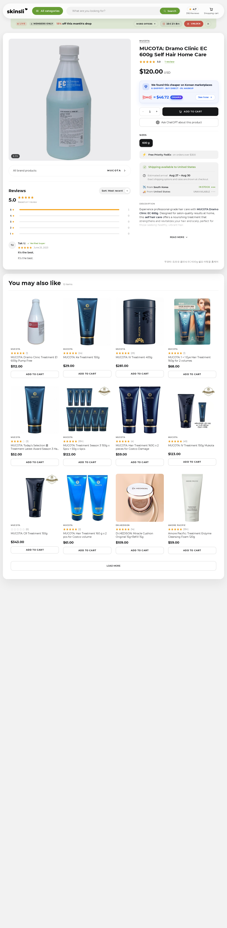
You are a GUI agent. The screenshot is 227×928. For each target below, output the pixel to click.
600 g (146, 142)
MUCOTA (144, 41)
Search (172, 10)
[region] (70, 100)
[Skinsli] (17, 11)
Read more (177, 237)
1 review (169, 61)
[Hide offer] (208, 24)
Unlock (195, 23)
